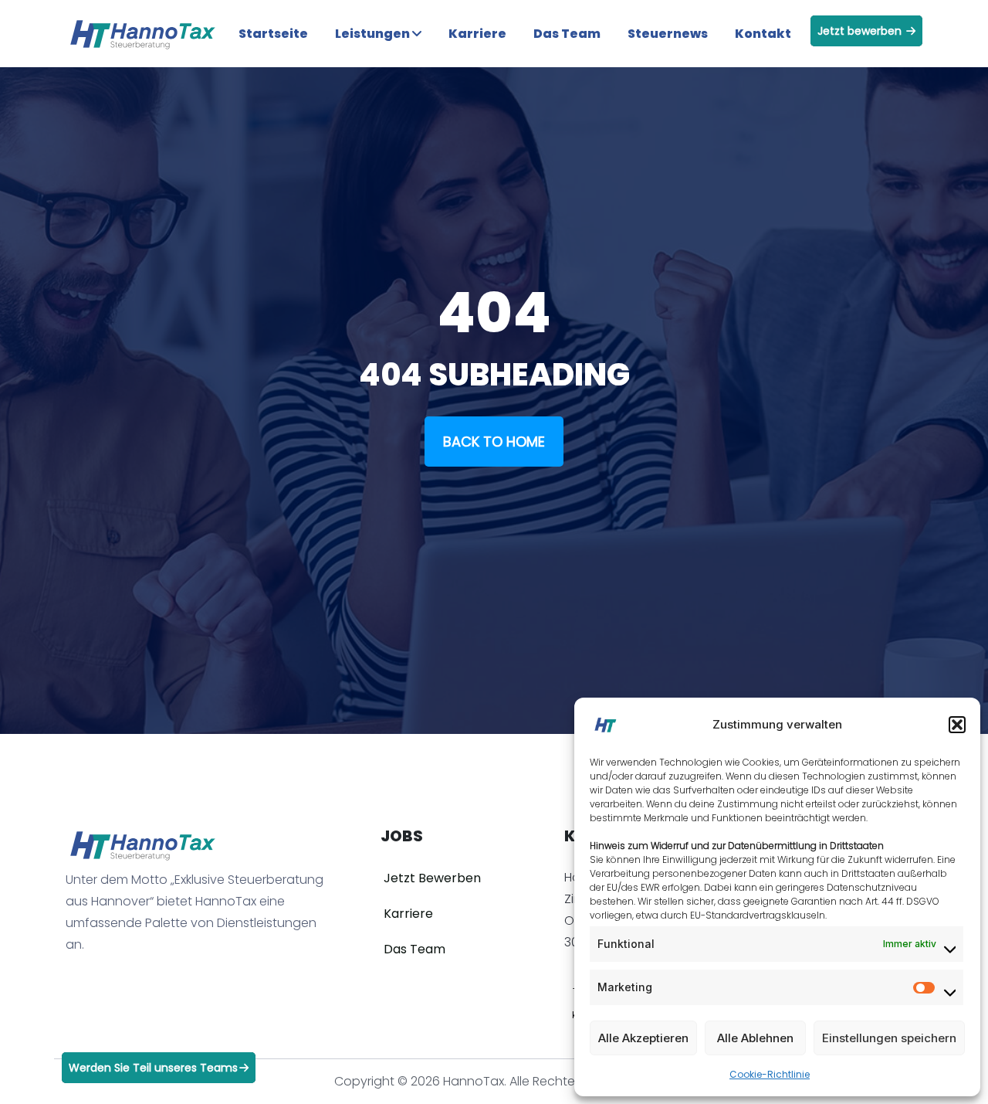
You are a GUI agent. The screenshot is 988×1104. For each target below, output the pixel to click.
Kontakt (763, 33)
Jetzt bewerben (861, 31)
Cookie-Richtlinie (769, 1074)
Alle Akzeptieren (643, 1038)
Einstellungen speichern (889, 1038)
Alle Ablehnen (755, 1038)
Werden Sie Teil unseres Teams (153, 1067)
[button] (957, 724)
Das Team (567, 33)
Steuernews (668, 33)
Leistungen (373, 33)
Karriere (477, 33)
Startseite (273, 33)
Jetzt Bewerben (432, 878)
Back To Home (494, 441)
